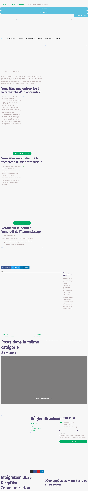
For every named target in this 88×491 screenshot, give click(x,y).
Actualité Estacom (82, 357)
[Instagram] (31, 471)
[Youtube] (38, 471)
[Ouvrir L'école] (23, 39)
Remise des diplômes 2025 (44, 398)
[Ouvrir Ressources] (52, 39)
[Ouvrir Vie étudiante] (34, 39)
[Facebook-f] (35, 471)
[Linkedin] (42, 471)
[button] (0, 41)
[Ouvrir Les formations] (16, 39)
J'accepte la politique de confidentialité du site (72, 437)
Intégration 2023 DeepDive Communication (16, 482)
